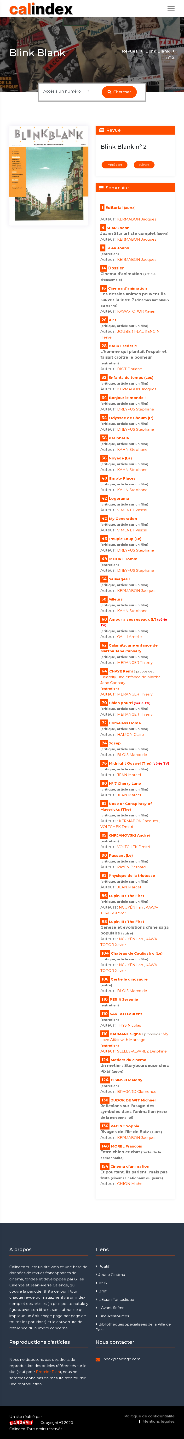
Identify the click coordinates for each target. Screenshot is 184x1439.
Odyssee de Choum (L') (131, 418)
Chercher (121, 92)
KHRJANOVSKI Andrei (129, 835)
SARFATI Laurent (126, 1013)
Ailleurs (116, 599)
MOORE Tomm (123, 559)
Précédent (114, 164)
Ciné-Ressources (113, 1316)
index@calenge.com (121, 1359)
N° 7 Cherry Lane (125, 783)
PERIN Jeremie (124, 999)
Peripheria (119, 438)
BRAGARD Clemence (136, 1091)
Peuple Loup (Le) (125, 538)
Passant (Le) (121, 855)
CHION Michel (130, 1183)
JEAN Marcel (129, 775)
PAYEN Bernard (131, 867)
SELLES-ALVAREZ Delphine (142, 1051)
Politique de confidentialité (149, 1416)
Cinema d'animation (127, 288)
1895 (102, 1283)
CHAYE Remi (121, 671)
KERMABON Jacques (136, 219)
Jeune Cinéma (111, 1274)
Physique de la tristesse (132, 875)
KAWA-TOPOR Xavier (136, 311)
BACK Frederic (123, 346)
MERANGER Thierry (135, 662)
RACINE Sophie (124, 1126)
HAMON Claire (130, 734)
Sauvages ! (119, 579)
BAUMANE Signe (125, 1034)
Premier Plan (48, 1371)
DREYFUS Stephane (135, 409)
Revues (130, 51)
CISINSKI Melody (126, 1080)
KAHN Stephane (132, 449)
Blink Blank (157, 51)
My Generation (123, 518)
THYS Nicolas (129, 1025)
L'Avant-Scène (111, 1307)
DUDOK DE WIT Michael (132, 1100)
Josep (115, 743)
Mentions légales (159, 1421)
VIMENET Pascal (132, 510)
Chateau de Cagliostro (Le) (136, 953)
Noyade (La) (120, 458)
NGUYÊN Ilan (131, 907)
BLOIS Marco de (132, 754)
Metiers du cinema (128, 1060)
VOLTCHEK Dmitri (116, 826)
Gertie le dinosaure (129, 979)
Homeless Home (125, 723)
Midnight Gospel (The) (139, 763)
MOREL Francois (126, 1146)
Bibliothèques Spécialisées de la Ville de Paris (133, 1327)
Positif (103, 1266)
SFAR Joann (118, 228)
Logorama (119, 498)
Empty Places (122, 478)
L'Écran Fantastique (116, 1299)
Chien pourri (129, 703)
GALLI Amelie (129, 636)
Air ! (112, 320)
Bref (102, 1291)
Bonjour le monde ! (127, 397)
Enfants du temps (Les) (131, 377)
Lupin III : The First (126, 895)
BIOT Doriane (129, 369)
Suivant (144, 164)
